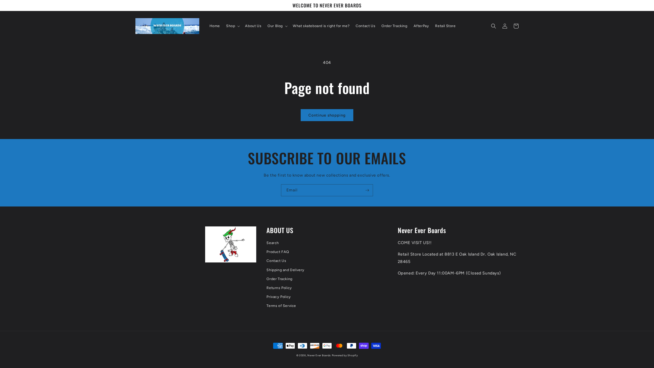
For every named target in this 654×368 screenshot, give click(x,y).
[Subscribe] (367, 190)
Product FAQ (277, 252)
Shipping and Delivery (285, 270)
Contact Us (276, 261)
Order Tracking (279, 279)
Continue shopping (327, 115)
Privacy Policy (278, 297)
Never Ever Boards (319, 355)
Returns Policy (279, 288)
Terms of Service (281, 306)
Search (272, 243)
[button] (232, 26)
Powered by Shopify (345, 355)
